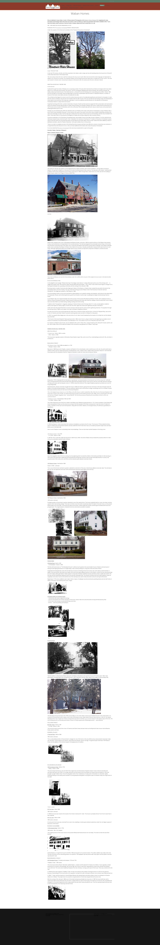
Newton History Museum (90, 20)
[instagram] (111, 1)
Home (63, 5)
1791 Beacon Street (52, 434)
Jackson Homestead (63, 128)
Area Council (64, 7)
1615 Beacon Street (52, 345)
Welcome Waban (77, 5)
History (102, 5)
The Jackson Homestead (61, 27)
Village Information (73, 7)
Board (96, 5)
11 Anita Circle (51, 333)
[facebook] (110, 1)
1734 (49, 398)
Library (107, 5)
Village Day (68, 5)
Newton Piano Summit (88, 5)
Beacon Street (53, 398)
